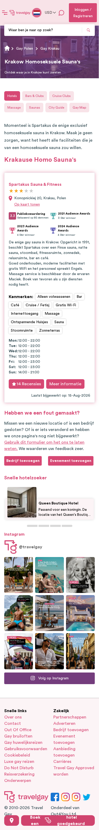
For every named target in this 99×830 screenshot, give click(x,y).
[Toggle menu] (4, 12)
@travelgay (30, 547)
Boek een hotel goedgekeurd (57, 820)
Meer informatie (65, 384)
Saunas (34, 107)
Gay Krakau (49, 48)
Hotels (12, 96)
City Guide (56, 107)
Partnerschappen (69, 717)
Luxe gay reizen (19, 761)
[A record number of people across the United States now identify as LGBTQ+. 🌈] (18, 651)
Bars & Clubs (34, 96)
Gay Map (79, 107)
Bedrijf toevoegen (71, 730)
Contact (12, 723)
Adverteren (64, 723)
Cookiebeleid (17, 755)
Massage (14, 107)
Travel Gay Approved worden (73, 771)
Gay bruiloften (18, 736)
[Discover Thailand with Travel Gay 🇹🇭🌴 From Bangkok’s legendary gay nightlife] (18, 613)
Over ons (13, 717)
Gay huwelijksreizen (23, 742)
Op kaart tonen (27, 204)
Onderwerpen (17, 780)
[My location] (11, 820)
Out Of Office (17, 730)
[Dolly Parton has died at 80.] (80, 575)
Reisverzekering (19, 774)
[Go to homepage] (20, 13)
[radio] (11, 191)
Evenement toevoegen (64, 739)
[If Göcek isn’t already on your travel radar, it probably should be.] (18, 575)
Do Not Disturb (19, 768)
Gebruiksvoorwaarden (25, 749)
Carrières (62, 761)
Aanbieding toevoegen (64, 752)
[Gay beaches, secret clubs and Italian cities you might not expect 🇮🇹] (49, 575)
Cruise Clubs (61, 96)
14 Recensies (29, 384)
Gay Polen (24, 48)
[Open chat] (61, 13)
